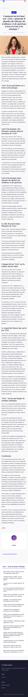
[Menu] (25, 1)
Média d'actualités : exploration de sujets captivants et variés (14, 621)
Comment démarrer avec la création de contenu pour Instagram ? (13, 641)
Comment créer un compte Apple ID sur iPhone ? (13, 583)
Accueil (3, 8)
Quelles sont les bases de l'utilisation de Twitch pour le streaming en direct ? (13, 605)
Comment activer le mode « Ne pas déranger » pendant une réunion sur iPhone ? (12, 578)
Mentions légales (5, 685)
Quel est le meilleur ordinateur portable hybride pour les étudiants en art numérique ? (13, 627)
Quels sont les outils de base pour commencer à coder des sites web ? (12, 646)
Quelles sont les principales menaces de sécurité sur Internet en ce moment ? (13, 595)
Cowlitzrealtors (7, 665)
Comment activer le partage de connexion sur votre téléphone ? (11, 610)
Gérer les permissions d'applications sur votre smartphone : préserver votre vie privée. (13, 589)
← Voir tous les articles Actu (9, 554)
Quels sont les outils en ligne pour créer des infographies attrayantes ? (13, 572)
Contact (3, 687)
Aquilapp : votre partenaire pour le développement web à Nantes (12, 600)
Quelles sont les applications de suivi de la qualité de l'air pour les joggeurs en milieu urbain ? (13, 616)
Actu (7, 8)
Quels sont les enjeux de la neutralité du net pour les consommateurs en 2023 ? (13, 651)
